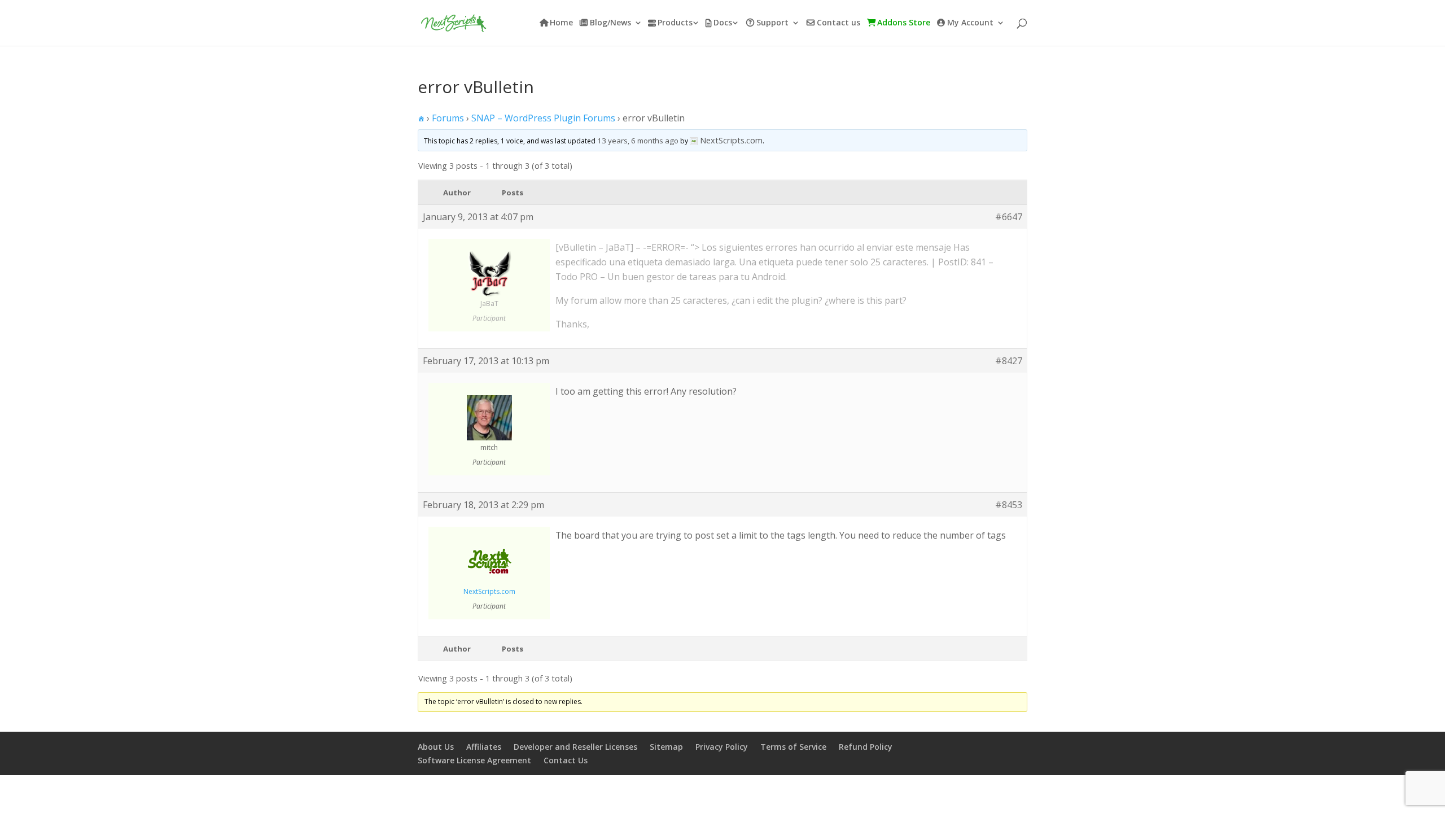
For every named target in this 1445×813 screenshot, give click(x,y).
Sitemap (666, 746)
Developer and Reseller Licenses (575, 746)
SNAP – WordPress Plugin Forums (543, 118)
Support (772, 23)
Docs (722, 23)
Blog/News (610, 23)
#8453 (1008, 505)
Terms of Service (793, 746)
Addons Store (903, 23)
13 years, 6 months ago (637, 141)
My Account (970, 23)
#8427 (1008, 361)
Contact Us (566, 760)
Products (675, 23)
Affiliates (483, 746)
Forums (448, 118)
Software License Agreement (474, 760)
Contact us (838, 23)
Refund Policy (865, 746)
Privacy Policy (721, 746)
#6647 (1008, 217)
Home (561, 23)
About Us (436, 746)
